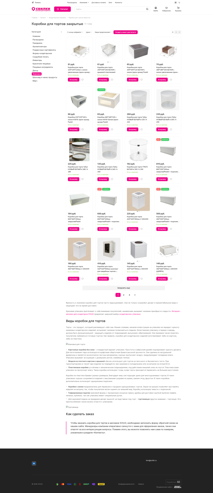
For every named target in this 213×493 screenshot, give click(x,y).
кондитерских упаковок (130, 314)
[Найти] (147, 9)
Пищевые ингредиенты (43, 67)
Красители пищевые (41, 64)
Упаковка (37, 74)
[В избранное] (82, 79)
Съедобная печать (41, 57)
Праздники (37, 43)
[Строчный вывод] (176, 32)
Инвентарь (37, 60)
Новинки (36, 36)
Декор (35, 70)
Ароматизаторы (40, 46)
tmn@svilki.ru (151, 460)
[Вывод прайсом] (179, 32)
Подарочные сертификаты (44, 50)
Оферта (141, 484)
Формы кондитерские (42, 53)
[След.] (135, 295)
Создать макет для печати (125, 32)
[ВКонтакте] (34, 463)
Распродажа (38, 40)
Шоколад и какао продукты (45, 77)
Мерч (35, 81)
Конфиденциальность (126, 484)
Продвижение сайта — (165, 487)
